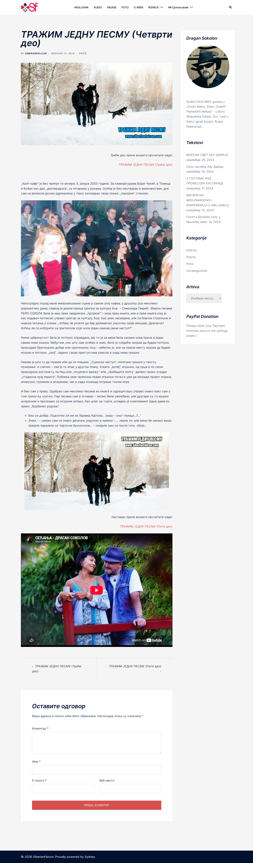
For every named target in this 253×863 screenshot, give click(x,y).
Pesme (191, 257)
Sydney (90, 857)
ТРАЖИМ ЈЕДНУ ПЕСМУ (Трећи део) (145, 164)
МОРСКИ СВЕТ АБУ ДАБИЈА (207, 155)
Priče (82, 53)
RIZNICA (153, 7)
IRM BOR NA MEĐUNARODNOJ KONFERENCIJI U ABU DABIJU (207, 200)
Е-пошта (39, 780)
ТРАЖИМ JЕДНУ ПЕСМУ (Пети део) (146, 526)
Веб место (107, 780)
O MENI (138, 7)
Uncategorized (196, 271)
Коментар (40, 728)
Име (36, 761)
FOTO (125, 7)
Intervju (191, 250)
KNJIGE (111, 7)
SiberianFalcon (36, 53)
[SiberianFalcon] (29, 7)
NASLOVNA (81, 7)
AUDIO (98, 7)
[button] (230, 7)
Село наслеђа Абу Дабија (204, 166)
